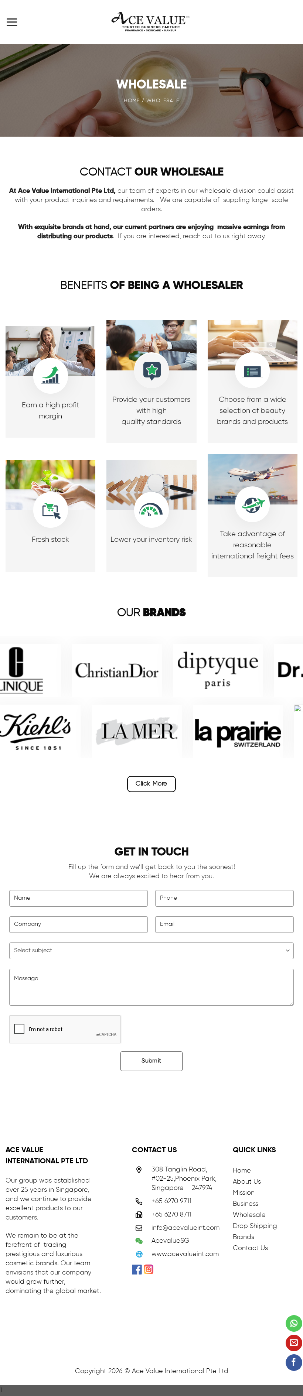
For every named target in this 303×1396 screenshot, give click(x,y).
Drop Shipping (255, 1226)
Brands (243, 1237)
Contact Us (250, 1248)
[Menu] (12, 22)
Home (242, 1170)
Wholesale (249, 1215)
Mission (244, 1193)
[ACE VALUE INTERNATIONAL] (151, 22)
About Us (247, 1181)
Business (245, 1204)
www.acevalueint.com (185, 1254)
